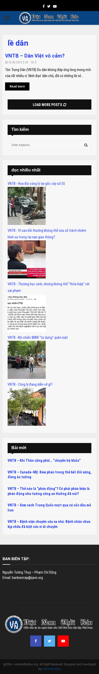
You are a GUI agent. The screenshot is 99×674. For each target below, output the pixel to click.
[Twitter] (49, 641)
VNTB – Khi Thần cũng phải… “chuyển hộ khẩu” (44, 460)
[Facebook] (35, 641)
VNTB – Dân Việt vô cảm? (35, 56)
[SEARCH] (85, 145)
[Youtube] (63, 641)
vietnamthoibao (51, 669)
